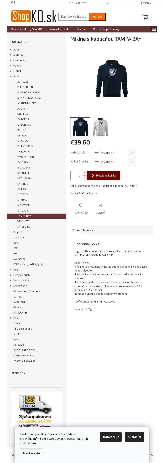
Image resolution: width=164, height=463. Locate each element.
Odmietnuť (111, 437)
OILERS (21, 189)
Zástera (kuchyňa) (24, 361)
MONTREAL (24, 205)
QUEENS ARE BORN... (25, 350)
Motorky (18, 55)
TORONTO (23, 152)
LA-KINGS (22, 184)
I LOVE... (17, 324)
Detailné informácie (82, 194)
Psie (16, 270)
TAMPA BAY (24, 216)
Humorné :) (19, 60)
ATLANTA (22, 109)
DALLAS (21, 130)
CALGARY (22, 162)
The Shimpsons (22, 329)
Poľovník (18, 345)
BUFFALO (22, 82)
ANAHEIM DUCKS (26, 103)
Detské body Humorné (26, 291)
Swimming (19, 259)
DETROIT (22, 136)
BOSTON (22, 114)
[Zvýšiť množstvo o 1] (85, 173)
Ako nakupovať (78, 3)
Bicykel (17, 232)
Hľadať (97, 16)
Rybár (16, 340)
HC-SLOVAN (20, 313)
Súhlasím (134, 437)
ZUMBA (17, 297)
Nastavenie (31, 453)
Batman (17, 307)
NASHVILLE (23, 173)
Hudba (17, 66)
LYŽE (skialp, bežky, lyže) (28, 264)
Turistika (18, 238)
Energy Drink (20, 286)
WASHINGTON (25, 157)
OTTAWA (22, 195)
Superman (19, 302)
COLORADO (24, 125)
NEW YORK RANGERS (29, 98)
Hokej (16, 77)
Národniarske (21, 280)
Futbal (17, 71)
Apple (16, 334)
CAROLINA (23, 119)
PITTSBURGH (25, 87)
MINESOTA (23, 227)
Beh (15, 243)
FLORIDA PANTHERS (29, 93)
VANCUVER (23, 221)
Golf (15, 254)
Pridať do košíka (106, 175)
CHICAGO (22, 141)
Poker (17, 318)
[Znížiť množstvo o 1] (85, 178)
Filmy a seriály (21, 275)
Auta (16, 50)
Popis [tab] (75, 230)
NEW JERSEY (24, 179)
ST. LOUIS (23, 211)
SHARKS (22, 200)
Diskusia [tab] (88, 230)
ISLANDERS (23, 168)
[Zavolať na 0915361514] (17, 3)
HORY (16, 248)
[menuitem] (26, 29)
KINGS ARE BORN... (24, 356)
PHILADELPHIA (25, 146)
